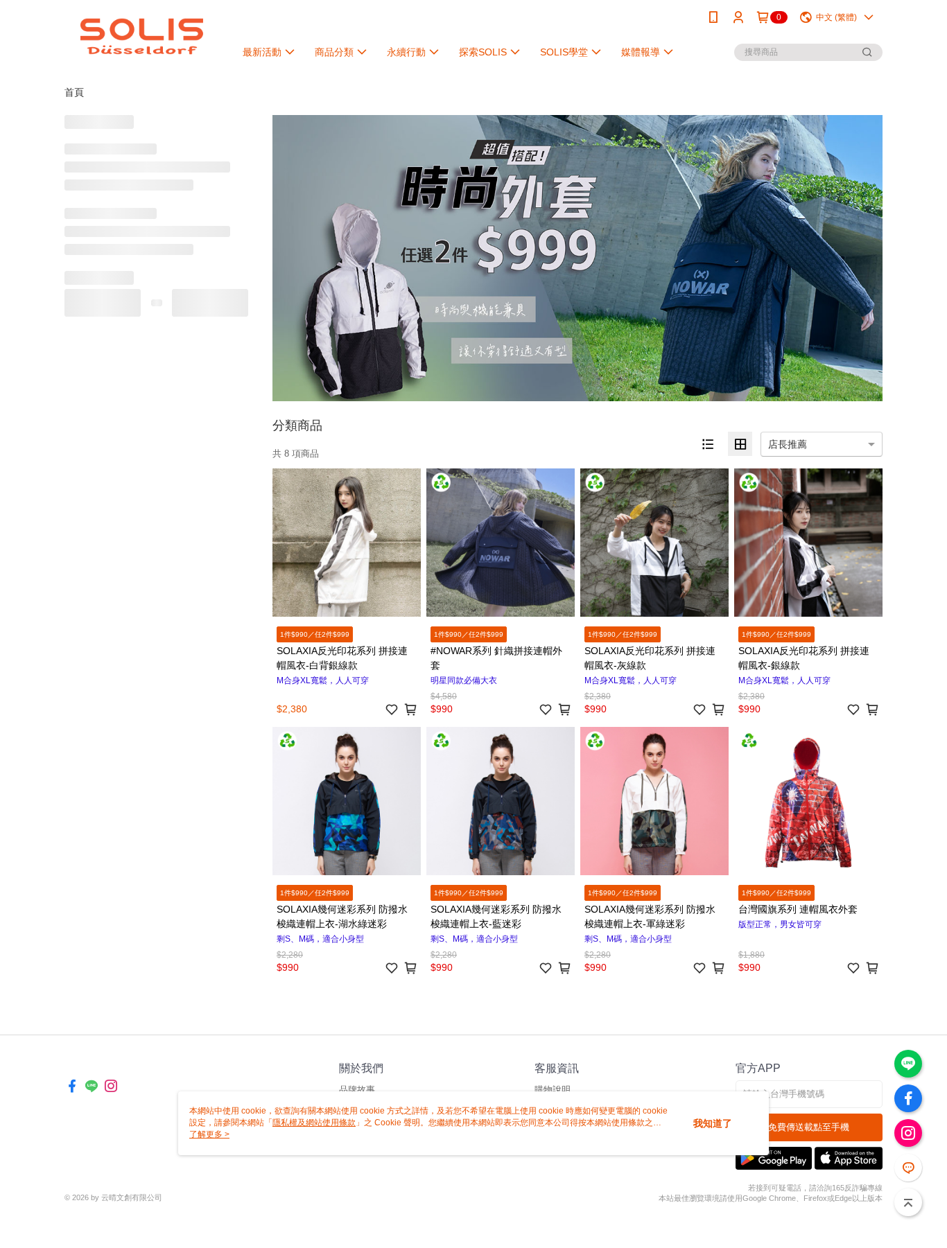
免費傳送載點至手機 (808, 1127)
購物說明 (553, 1089)
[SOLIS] (141, 36)
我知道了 (712, 1123)
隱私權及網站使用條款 (314, 1122)
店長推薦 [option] (787, 444)
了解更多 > (209, 1134)
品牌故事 (357, 1089)
